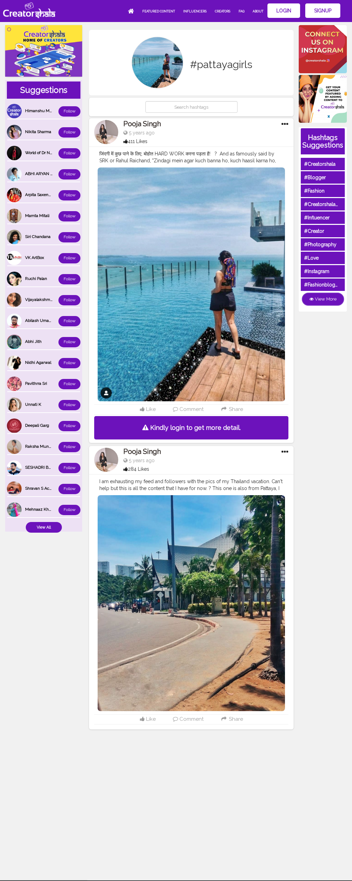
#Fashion (314, 191)
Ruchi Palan (36, 278)
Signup (322, 10)
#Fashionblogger (323, 284)
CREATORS (222, 11)
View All (44, 527)
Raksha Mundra (40, 446)
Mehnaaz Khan (39, 509)
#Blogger (315, 177)
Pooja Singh (142, 124)
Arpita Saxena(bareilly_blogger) (53, 194)
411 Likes (137, 141)
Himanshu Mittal (40, 110)
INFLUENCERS (195, 11)
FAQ (241, 11)
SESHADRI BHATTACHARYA (51, 467)
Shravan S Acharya (42, 488)
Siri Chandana (38, 236)
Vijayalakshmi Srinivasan (48, 299)
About (258, 11)
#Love (311, 258)
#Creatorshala (320, 164)
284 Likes (138, 469)
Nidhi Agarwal (38, 362)
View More (325, 299)
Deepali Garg (37, 425)
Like (150, 409)
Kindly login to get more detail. (194, 427)
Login (283, 10)
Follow (70, 111)
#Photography (320, 244)
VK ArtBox (34, 257)
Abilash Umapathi (41, 320)
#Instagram (316, 271)
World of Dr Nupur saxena (49, 152)
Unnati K (33, 404)
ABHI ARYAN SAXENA (45, 173)
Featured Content (158, 11)
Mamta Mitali (37, 215)
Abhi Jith (33, 341)
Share (235, 409)
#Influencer (317, 217)
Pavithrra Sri (36, 383)
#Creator (314, 231)
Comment (191, 409)
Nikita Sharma (38, 131)
